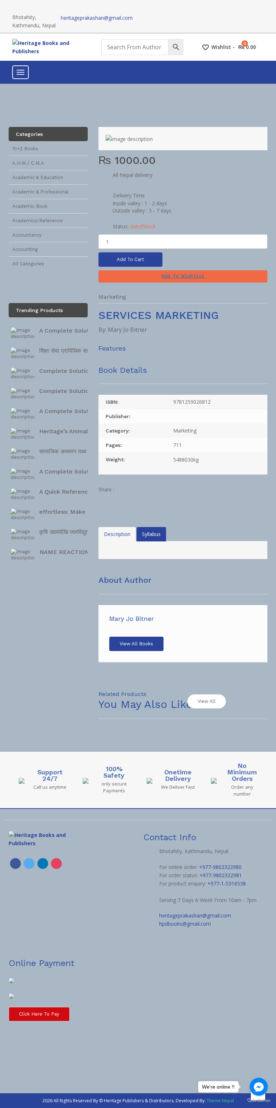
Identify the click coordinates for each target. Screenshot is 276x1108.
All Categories (28, 263)
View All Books (136, 643)
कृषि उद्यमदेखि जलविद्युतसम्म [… (72, 531)
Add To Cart (130, 259)
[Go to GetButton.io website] (258, 1100)
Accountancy (27, 235)
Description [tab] (117, 534)
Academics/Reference (37, 220)
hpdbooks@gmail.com (185, 923)
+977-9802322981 (220, 875)
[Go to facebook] (259, 1087)
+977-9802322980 (220, 867)
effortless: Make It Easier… (77, 511)
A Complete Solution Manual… (81, 411)
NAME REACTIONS (66, 552)
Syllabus (151, 534)
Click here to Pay (39, 1014)
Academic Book (29, 206)
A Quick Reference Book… (75, 491)
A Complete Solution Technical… (84, 330)
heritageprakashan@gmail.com (97, 17)
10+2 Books (25, 148)
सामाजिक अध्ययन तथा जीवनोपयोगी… (78, 451)
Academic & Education (37, 177)
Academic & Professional (40, 191)
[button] (182, 276)
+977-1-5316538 (226, 883)
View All (207, 701)
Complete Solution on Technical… (86, 370)
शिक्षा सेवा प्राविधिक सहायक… (71, 350)
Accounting (25, 249)
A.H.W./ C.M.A (28, 163)
